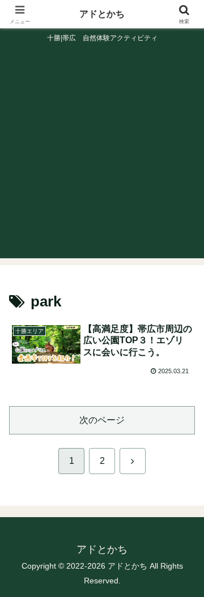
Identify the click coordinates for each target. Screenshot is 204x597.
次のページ (102, 420)
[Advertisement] (102, 156)
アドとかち (102, 14)
